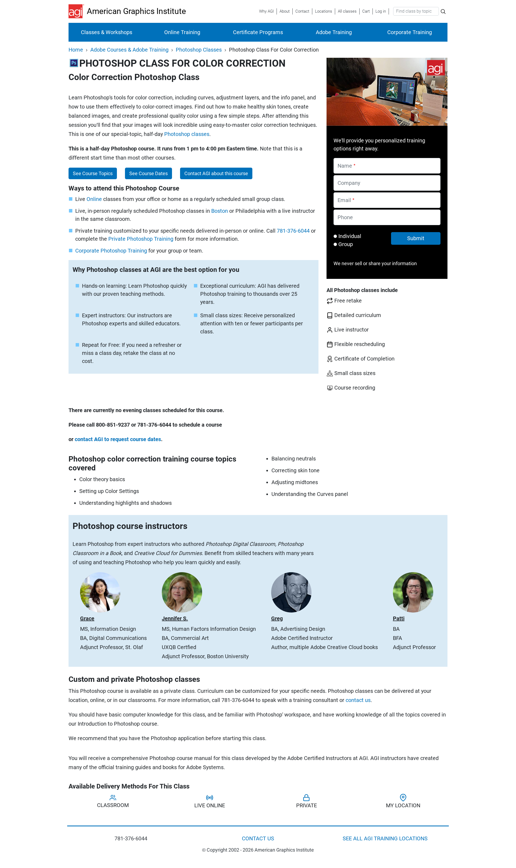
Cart (366, 11)
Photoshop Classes (199, 49)
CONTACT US (258, 838)
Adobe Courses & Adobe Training (129, 49)
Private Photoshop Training (140, 239)
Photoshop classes (186, 134)
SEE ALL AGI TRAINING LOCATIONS (385, 838)
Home (76, 49)
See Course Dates (148, 173)
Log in (380, 11)
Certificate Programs (258, 32)
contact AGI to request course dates (118, 439)
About (285, 11)
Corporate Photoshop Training (111, 250)
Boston (219, 211)
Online (94, 199)
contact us (358, 700)
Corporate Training (409, 32)
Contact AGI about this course (216, 173)
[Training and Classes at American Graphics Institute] (78, 11)
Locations (323, 11)
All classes (347, 11)
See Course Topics (93, 173)
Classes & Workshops (106, 32)
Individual (349, 236)
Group (345, 244)
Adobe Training (334, 32)
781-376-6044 (293, 231)
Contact (302, 11)
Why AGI (266, 11)
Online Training (182, 32)
